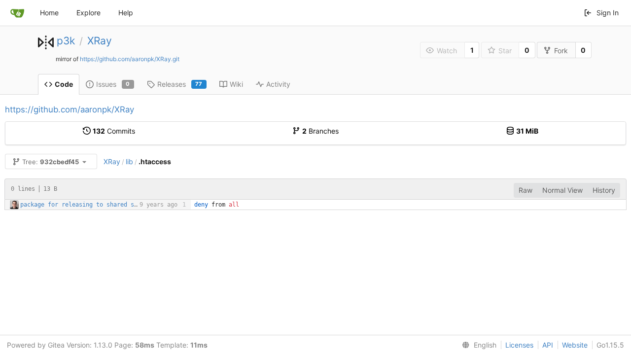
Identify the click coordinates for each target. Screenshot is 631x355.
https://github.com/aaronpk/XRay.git (129, 59)
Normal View (562, 190)
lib (129, 161)
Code (64, 84)
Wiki (236, 84)
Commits (114, 131)
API (547, 345)
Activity (278, 84)
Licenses (519, 345)
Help (125, 12)
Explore (88, 12)
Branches (320, 131)
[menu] (477, 345)
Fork (561, 50)
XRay (99, 41)
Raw (525, 190)
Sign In (607, 12)
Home (49, 12)
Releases (180, 84)
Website (575, 345)
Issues (113, 84)
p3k (66, 41)
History (604, 190)
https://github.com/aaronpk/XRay (69, 109)
